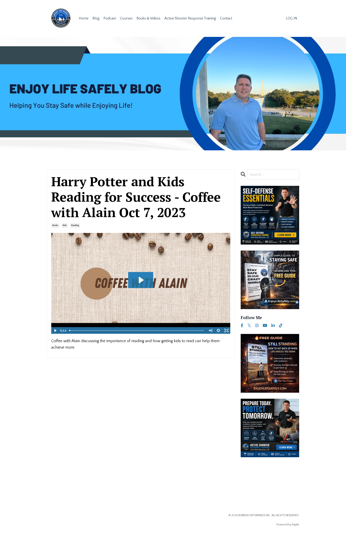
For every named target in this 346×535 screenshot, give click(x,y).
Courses (126, 18)
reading (75, 225)
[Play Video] (55, 330)
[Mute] (210, 330)
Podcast (110, 18)
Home (84, 18)
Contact (226, 18)
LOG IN (291, 18)
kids (65, 225)
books (55, 225)
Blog (96, 18)
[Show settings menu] (218, 330)
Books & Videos (148, 18)
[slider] (136, 330)
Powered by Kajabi (288, 524)
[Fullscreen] (226, 330)
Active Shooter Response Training (190, 18)
